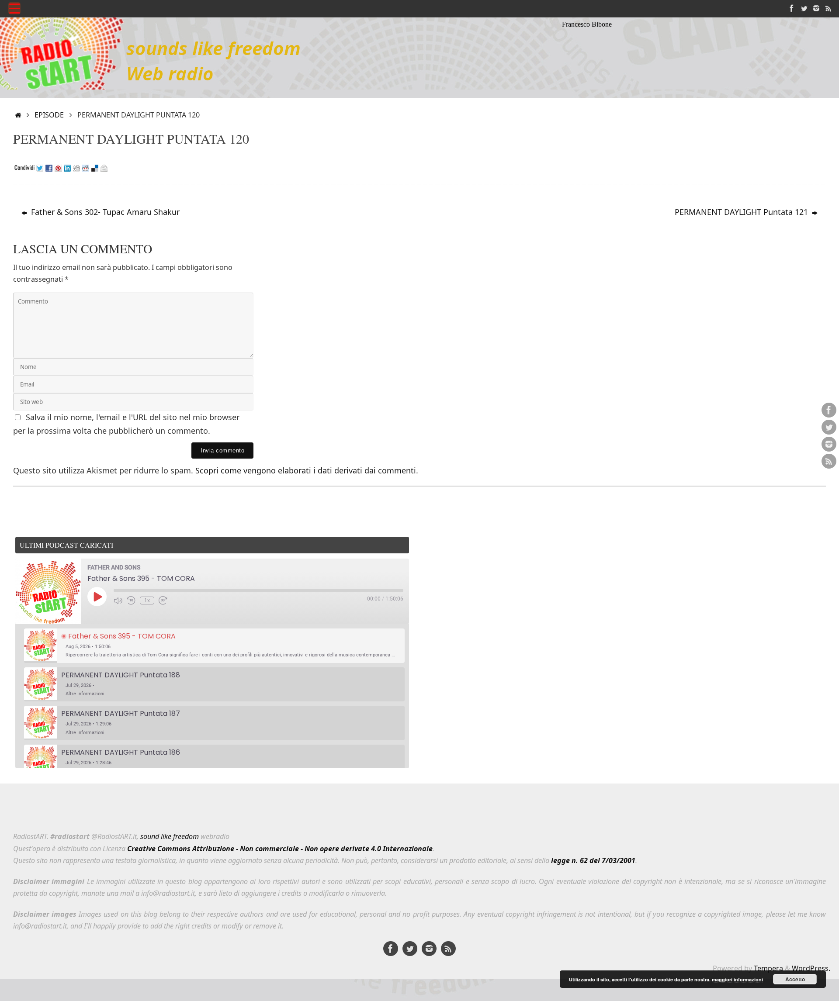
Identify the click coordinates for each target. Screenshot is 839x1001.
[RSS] (828, 8)
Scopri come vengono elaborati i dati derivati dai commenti (305, 470)
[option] (214, 645)
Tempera (768, 968)
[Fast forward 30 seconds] (163, 600)
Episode (49, 115)
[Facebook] (792, 8)
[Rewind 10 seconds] (131, 600)
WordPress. (811, 968)
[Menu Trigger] (14, 8)
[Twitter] (804, 8)
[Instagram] (816, 8)
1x (147, 600)
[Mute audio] (118, 600)
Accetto (795, 979)
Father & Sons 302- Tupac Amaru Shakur (104, 212)
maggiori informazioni (737, 979)
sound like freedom (169, 836)
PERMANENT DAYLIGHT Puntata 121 (742, 212)
